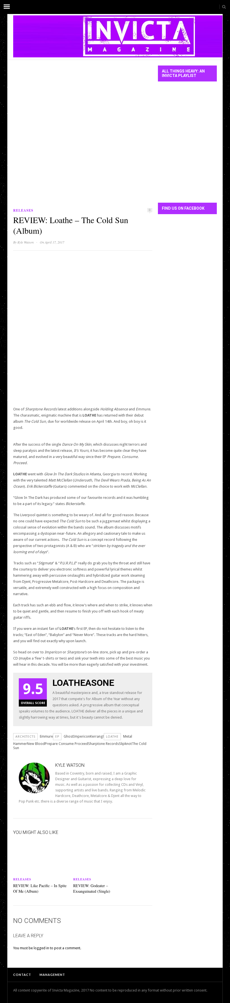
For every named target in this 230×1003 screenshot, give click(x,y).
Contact (22, 974)
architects (25, 736)
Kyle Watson (25, 242)
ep (57, 736)
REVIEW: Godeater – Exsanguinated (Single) (91, 888)
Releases (23, 210)
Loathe (112, 736)
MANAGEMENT (52, 974)
